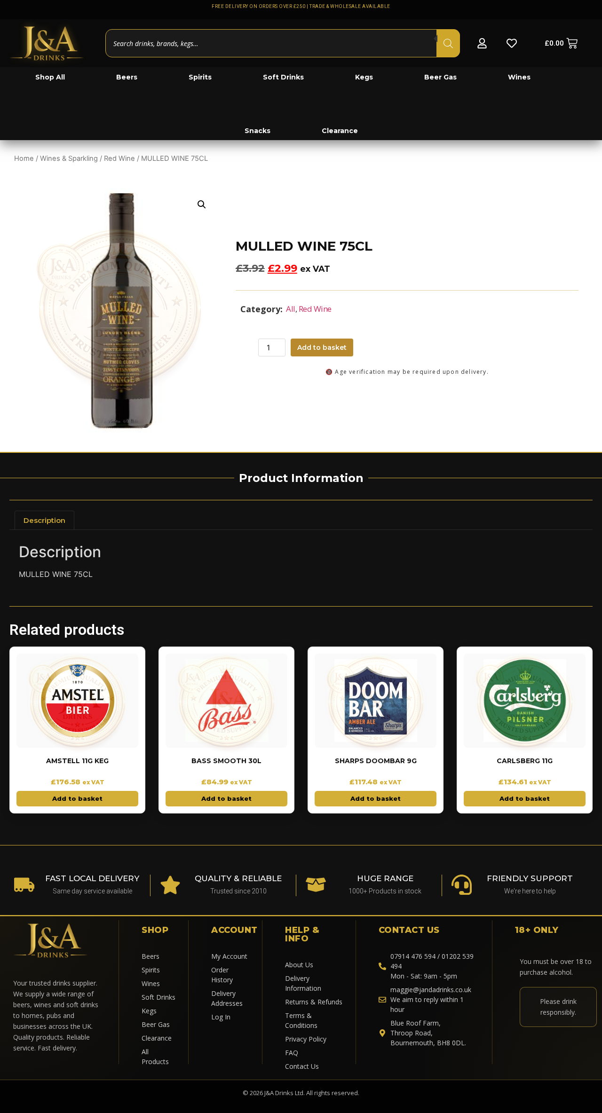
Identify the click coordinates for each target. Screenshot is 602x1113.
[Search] (448, 43)
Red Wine (119, 158)
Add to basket (322, 347)
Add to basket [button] (77, 798)
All (290, 308)
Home (24, 158)
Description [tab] (44, 520)
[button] (201, 204)
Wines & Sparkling (69, 158)
